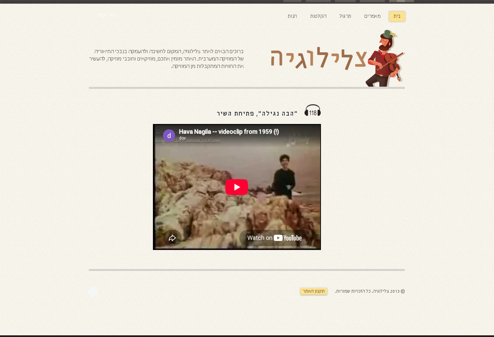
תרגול (345, 16)
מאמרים (372, 16)
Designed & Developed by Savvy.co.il (283, 294)
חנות (292, 16)
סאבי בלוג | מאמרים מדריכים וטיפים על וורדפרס (351, 305)
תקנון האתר (314, 291)
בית (397, 16)
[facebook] (94, 292)
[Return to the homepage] (324, 59)
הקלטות (318, 16)
